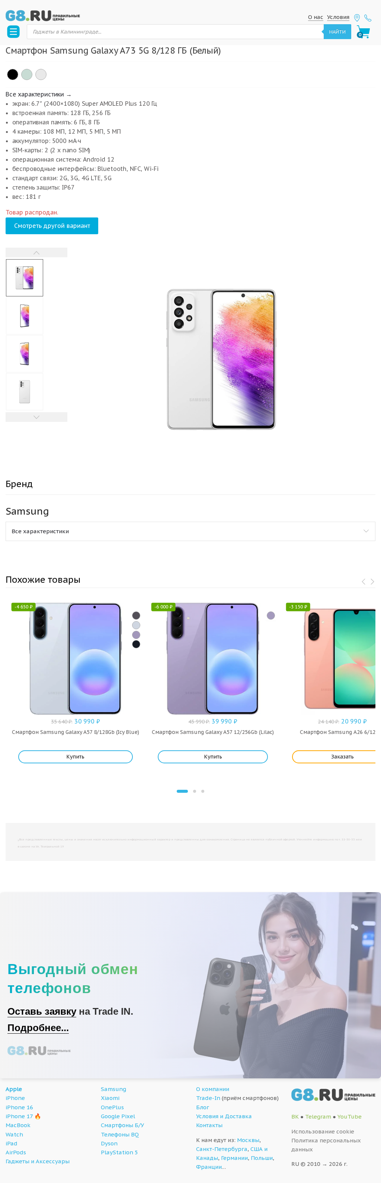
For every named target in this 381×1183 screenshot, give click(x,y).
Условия (338, 16)
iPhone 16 (19, 1107)
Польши (262, 1157)
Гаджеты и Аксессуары (38, 1161)
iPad (11, 1143)
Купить (75, 756)
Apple (14, 1089)
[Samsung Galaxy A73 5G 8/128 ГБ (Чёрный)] (12, 74)
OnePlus (112, 1107)
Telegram (318, 1116)
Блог (202, 1107)
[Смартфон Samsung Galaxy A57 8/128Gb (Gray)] (136, 615)
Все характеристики (40, 531)
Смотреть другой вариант (52, 225)
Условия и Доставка (224, 1116)
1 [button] (182, 791)
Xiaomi (110, 1097)
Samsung (113, 1089)
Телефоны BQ (120, 1134)
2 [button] (194, 791)
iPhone (15, 1097)
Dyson (109, 1143)
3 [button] (202, 791)
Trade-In (208, 1097)
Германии (234, 1157)
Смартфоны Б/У (122, 1125)
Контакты (209, 1125)
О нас (315, 16)
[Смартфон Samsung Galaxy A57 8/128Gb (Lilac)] (136, 635)
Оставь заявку (41, 1011)
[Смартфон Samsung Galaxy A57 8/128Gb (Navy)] (136, 644)
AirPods (16, 1152)
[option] (221, 359)
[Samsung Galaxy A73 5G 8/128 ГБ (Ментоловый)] (26, 74)
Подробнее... (38, 1027)
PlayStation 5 (119, 1152)
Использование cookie (322, 1131)
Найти (337, 32)
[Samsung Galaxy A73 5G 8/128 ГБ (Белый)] (41, 74)
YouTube (349, 1116)
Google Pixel (118, 1116)
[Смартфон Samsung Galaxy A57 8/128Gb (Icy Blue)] (136, 625)
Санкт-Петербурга (221, 1148)
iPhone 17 (19, 1116)
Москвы (248, 1140)
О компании (212, 1089)
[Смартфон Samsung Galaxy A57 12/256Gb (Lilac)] (271, 615)
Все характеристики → (39, 94)
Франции (209, 1166)
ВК (295, 1116)
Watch (14, 1134)
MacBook (18, 1125)
